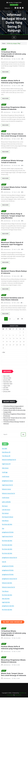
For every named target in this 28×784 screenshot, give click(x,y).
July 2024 (5, 387)
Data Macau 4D (6, 452)
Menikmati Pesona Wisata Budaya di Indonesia (14, 272)
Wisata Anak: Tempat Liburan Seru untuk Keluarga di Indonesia (13, 134)
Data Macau (5, 520)
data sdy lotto (6, 598)
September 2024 (7, 384)
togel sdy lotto (6, 602)
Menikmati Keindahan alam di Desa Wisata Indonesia (12, 298)
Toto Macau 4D (6, 456)
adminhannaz (7, 59)
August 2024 (6, 386)
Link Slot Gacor (6, 509)
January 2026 (6, 380)
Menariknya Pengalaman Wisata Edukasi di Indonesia (13, 108)
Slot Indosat (5, 513)
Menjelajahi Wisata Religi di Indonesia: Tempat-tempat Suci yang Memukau (13, 215)
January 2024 (6, 391)
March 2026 (6, 376)
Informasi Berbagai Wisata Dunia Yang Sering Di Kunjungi (14, 22)
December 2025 (7, 382)
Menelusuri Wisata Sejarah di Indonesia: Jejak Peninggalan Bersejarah (12, 244)
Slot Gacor (5, 506)
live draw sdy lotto (7, 595)
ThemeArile (18, 695)
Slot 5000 (4, 448)
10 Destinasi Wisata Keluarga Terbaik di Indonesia (12, 161)
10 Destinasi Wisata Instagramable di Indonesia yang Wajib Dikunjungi (13, 53)
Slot (3, 528)
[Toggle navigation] (14, 37)
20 (18, 319)
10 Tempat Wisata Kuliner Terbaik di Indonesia (14, 188)
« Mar (3, 352)
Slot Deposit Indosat (7, 517)
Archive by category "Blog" (13, 43)
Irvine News (10, 695)
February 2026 (7, 378)
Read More (5, 72)
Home (3, 43)
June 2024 (6, 389)
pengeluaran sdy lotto (8, 606)
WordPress (22, 693)
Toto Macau (5, 591)
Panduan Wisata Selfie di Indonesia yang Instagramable (12, 81)
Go (23, 434)
